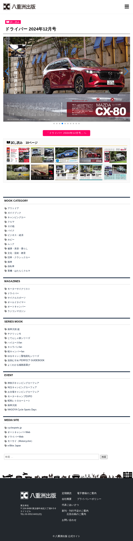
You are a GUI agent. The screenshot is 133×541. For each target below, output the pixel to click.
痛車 (10, 262)
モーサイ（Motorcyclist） (20, 441)
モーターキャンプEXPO (20, 396)
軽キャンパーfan (16, 351)
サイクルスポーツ (17, 297)
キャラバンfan (15, 347)
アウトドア (13, 208)
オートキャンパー (17, 306)
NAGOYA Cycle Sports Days (22, 409)
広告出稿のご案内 (76, 514)
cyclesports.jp (15, 427)
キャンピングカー (17, 217)
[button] (54, 123)
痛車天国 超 (14, 329)
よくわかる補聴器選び (19, 365)
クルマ (11, 221)
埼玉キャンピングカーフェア (22, 387)
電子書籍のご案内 (86, 493)
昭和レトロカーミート (19, 400)
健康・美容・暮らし (18, 248)
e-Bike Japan (14, 445)
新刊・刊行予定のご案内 (75, 510)
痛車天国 (12, 405)
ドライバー (13, 293)
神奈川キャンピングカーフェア (23, 383)
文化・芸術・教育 (17, 253)
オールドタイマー (17, 302)
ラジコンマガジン (17, 311)
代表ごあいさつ (70, 504)
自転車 (11, 266)
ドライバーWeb (15, 436)
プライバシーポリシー (89, 499)
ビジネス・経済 (15, 235)
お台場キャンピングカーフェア (23, 392)
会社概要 (67, 499)
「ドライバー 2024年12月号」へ (66, 133)
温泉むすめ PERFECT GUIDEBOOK (26, 360)
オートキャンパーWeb (19, 432)
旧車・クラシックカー (19, 257)
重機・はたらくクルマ (19, 270)
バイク (11, 230)
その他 (11, 226)
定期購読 (67, 493)
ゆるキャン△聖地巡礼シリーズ (23, 356)
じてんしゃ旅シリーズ (19, 338)
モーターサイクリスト (19, 289)
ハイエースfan (15, 342)
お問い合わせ (69, 520)
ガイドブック (14, 213)
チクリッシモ (14, 333)
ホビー (11, 239)
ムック (11, 244)
